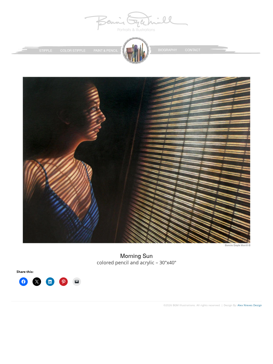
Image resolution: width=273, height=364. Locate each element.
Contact (192, 49)
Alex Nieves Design (250, 305)
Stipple (45, 50)
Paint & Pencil (106, 50)
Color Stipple (73, 50)
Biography (167, 49)
